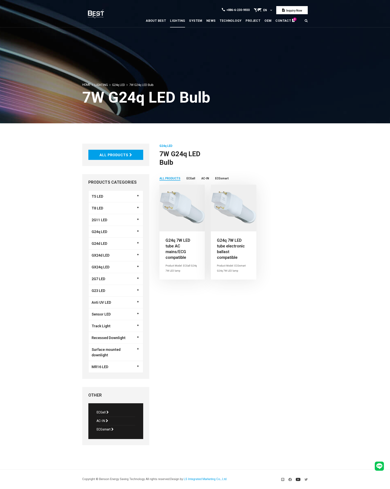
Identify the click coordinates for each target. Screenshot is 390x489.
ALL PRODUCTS (114, 155)
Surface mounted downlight (106, 352)
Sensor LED (101, 314)
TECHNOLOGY (231, 21)
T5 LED (97, 196)
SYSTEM (195, 21)
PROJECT (253, 21)
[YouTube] (298, 479)
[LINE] (282, 479)
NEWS (211, 21)
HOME (86, 85)
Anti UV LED (101, 302)
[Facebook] (290, 479)
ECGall (101, 412)
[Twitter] (306, 479)
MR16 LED (100, 367)
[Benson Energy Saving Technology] (95, 13)
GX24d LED (100, 255)
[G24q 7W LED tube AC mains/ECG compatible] (182, 208)
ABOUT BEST (156, 21)
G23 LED (98, 290)
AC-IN (101, 421)
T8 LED (97, 208)
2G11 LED (99, 220)
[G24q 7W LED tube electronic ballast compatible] (233, 208)
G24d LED (99, 243)
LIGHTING (177, 21)
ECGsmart (103, 429)
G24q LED (118, 85)
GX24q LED (100, 267)
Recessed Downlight (109, 338)
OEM (267, 21)
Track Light (101, 326)
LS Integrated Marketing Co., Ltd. (205, 479)
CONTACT (285, 20)
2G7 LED (98, 279)
